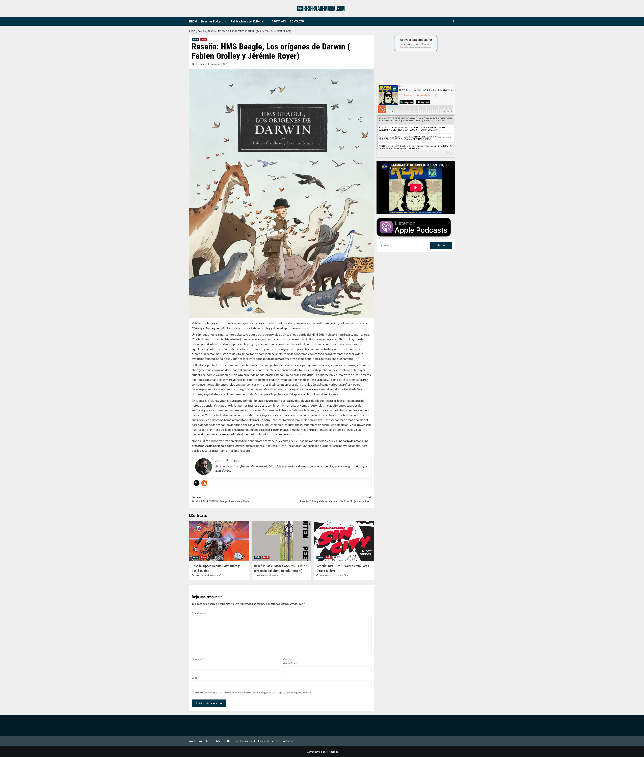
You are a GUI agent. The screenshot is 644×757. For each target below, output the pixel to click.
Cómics (195, 40)
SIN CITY (337, 557)
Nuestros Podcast (212, 21)
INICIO (193, 21)
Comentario (199, 613)
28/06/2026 (339, 575)
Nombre (197, 659)
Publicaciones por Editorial (247, 21)
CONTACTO (297, 21)
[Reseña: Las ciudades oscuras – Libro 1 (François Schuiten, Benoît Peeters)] (281, 541)
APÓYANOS (279, 21)
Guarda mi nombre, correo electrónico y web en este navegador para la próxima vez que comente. (253, 692)
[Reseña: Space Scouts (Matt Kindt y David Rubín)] (219, 541)
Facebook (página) (268, 740)
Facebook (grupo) (245, 740)
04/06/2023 (216, 64)
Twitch (216, 740)
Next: (335, 499)
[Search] (453, 21)
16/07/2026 (276, 575)
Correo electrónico (291, 661)
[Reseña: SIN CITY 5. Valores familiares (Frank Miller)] (344, 541)
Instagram (288, 740)
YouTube (204, 740)
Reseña (203, 40)
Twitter (227, 740)
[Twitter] (197, 483)
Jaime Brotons (201, 64)
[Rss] (204, 483)
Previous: (221, 499)
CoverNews (313, 751)
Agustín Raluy (262, 575)
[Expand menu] (225, 21)
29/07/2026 (214, 575)
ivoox (192, 740)
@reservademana (250, 466)
